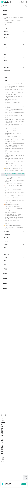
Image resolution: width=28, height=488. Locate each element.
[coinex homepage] (5, 2)
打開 (23, 484)
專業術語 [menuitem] (5, 10)
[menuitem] (13, 18)
